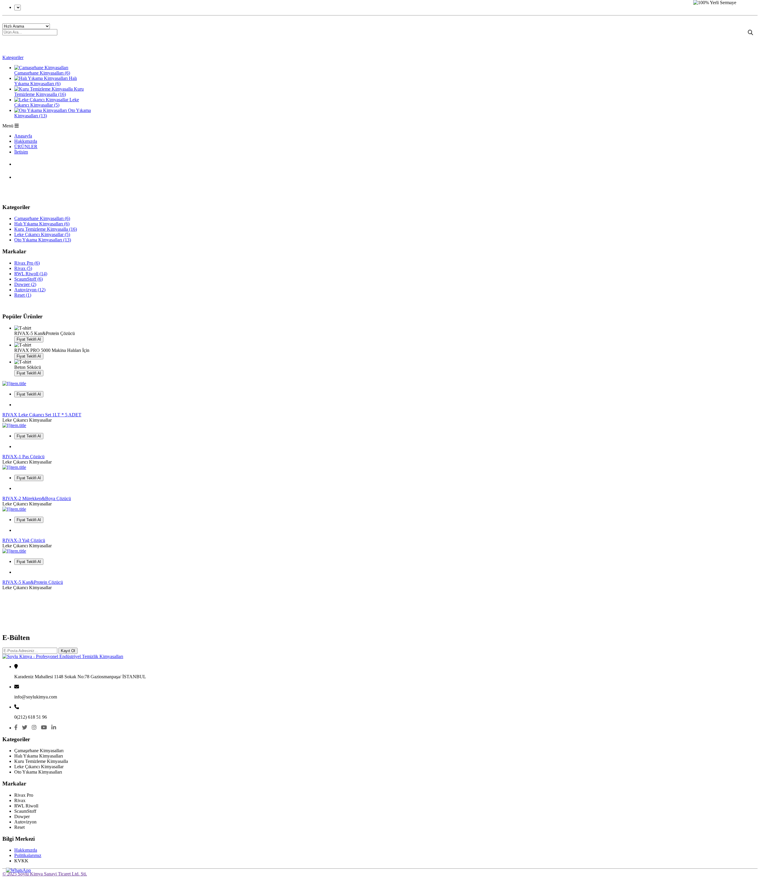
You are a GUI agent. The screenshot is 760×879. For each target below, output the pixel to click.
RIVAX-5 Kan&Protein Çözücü (32, 582)
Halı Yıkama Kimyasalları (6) (45, 81)
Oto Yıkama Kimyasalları (42, 239)
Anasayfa (23, 135)
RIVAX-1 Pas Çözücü (23, 456)
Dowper (25, 284)
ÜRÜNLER (25, 146)
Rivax (23, 268)
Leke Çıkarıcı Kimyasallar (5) (46, 102)
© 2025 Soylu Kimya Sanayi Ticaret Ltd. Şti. (44, 873)
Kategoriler (12, 57)
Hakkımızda (25, 141)
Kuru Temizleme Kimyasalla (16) (49, 91)
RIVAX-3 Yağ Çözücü (23, 540)
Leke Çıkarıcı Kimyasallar (42, 234)
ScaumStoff (28, 279)
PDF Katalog (36, 162)
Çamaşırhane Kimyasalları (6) (42, 72)
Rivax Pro (27, 262)
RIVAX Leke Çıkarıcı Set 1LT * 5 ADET (41, 414)
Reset (22, 295)
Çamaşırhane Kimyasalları (42, 218)
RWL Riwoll (30, 273)
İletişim (21, 151)
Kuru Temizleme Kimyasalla (45, 229)
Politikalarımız (27, 855)
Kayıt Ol (68, 651)
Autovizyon (29, 289)
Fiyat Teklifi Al (29, 339)
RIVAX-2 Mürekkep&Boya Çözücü (36, 498)
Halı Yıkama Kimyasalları (41, 223)
